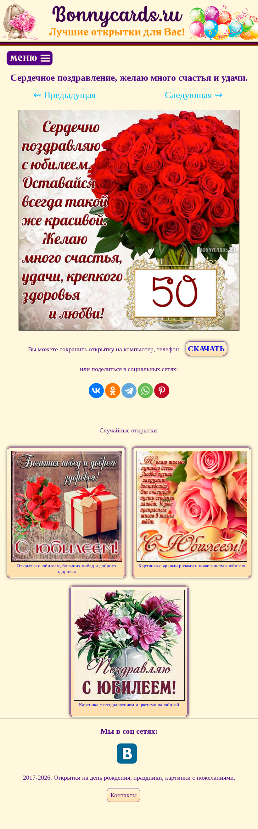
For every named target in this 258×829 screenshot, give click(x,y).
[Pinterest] (161, 390)
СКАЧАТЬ (206, 348)
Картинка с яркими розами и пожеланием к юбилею (191, 565)
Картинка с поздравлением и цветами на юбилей (129, 704)
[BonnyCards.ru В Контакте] (127, 753)
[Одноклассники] (112, 390)
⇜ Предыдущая (64, 95)
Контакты (123, 795)
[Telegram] (129, 390)
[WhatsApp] (145, 390)
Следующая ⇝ (193, 95)
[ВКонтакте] (96, 390)
